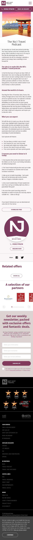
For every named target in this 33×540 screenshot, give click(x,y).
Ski (3, 451)
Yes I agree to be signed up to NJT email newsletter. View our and (18, 369)
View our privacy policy (20, 530)
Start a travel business (9, 500)
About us (5, 495)
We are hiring (6, 498)
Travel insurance (7, 479)
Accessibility (6, 506)
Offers (4, 456)
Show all (16, 276)
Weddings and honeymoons (11, 454)
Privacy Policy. (26, 370)
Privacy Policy (6, 503)
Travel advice (6, 488)
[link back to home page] (16, 381)
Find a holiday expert (8, 427)
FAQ (3, 477)
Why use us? (5, 430)
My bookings (6, 438)
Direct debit (6, 482)
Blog (3, 464)
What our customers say (10, 433)
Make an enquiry (7, 435)
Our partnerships (7, 485)
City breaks (5, 448)
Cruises (4, 445)
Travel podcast (7, 466)
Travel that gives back (9, 469)
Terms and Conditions (15, 370)
